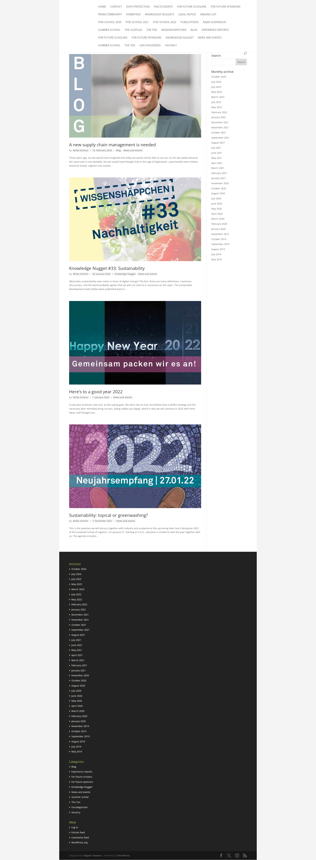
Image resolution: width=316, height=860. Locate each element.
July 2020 (216, 198)
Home (102, 6)
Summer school (109, 30)
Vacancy (171, 45)
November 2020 (220, 183)
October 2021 (218, 132)
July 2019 (216, 254)
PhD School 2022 (164, 22)
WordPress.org (79, 842)
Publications (190, 22)
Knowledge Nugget (180, 37)
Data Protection (138, 6)
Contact (116, 6)
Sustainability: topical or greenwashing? (108, 515)
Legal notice (187, 14)
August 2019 (218, 249)
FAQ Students (163, 6)
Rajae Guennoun (214, 22)
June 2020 (216, 203)
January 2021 (218, 178)
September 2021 (220, 137)
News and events (210, 37)
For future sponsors (225, 6)
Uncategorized (150, 45)
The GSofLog (133, 30)
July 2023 (216, 86)
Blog (194, 30)
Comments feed (80, 837)
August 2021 (218, 142)
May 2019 (216, 259)
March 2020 (217, 218)
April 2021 (217, 163)
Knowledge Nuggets (159, 14)
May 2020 (216, 208)
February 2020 (219, 223)
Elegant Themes (92, 855)
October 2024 (218, 76)
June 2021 (216, 152)
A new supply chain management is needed (112, 145)
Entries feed (78, 832)
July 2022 (216, 102)
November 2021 (220, 127)
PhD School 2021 (137, 22)
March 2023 (217, 97)
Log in (74, 827)
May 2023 (216, 91)
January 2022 (218, 117)
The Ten (151, 30)
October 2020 (218, 188)
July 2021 (216, 147)
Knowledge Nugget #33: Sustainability (107, 268)
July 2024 (216, 81)
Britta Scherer (80, 150)
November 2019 (220, 234)
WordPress (124, 855)
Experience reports (215, 30)
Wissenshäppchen (173, 30)
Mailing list (208, 14)
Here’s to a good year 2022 (96, 392)
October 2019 (218, 239)
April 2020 (217, 213)
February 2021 (219, 173)
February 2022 (219, 112)
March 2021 (217, 168)
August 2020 (218, 193)
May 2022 (216, 107)
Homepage (133, 14)
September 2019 (220, 244)
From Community (110, 14)
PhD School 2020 (109, 22)
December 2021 (220, 122)
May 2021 (216, 157)
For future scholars (191, 6)
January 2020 (218, 228)
